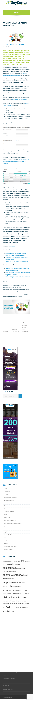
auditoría (11, 561)
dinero (16, 578)
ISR (5, 526)
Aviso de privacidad (8, 681)
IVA (5, 529)
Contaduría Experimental (10, 503)
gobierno (18, 587)
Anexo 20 (6, 488)
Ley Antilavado (7, 532)
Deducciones (7, 508)
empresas (8, 582)
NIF (20, 593)
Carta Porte (7, 491)
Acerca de (5, 675)
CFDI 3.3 (27, 561)
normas (23, 593)
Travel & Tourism (8, 549)
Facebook (12, 246)
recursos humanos (24, 328)
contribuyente (13, 571)
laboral (23, 324)
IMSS (5, 514)
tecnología (25, 607)
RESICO (6, 543)
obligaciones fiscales (15, 597)
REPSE (6, 540)
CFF (4, 564)
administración (6, 561)
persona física (6, 601)
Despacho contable (9, 511)
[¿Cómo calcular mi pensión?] (16, 37)
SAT (7, 607)
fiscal (12, 586)
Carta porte (17, 561)
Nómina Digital (8, 535)
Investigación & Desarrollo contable (13, 523)
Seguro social (14, 607)
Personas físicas (15, 601)
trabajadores (25, 331)
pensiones (24, 325)
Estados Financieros (19, 582)
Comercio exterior (13, 564)
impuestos (7, 590)
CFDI (22, 561)
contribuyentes (11, 574)
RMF (4, 607)
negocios (16, 593)
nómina (27, 593)
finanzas (6, 587)
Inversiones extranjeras (10, 520)
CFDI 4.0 (6, 494)
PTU (5, 537)
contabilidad (9, 567)
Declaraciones (7, 506)
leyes (27, 324)
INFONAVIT (7, 517)
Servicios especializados (10, 546)
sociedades (20, 607)
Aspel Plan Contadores (9, 678)
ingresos (18, 590)
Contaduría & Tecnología (10, 497)
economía (20, 578)
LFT (12, 593)
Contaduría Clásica (9, 500)
